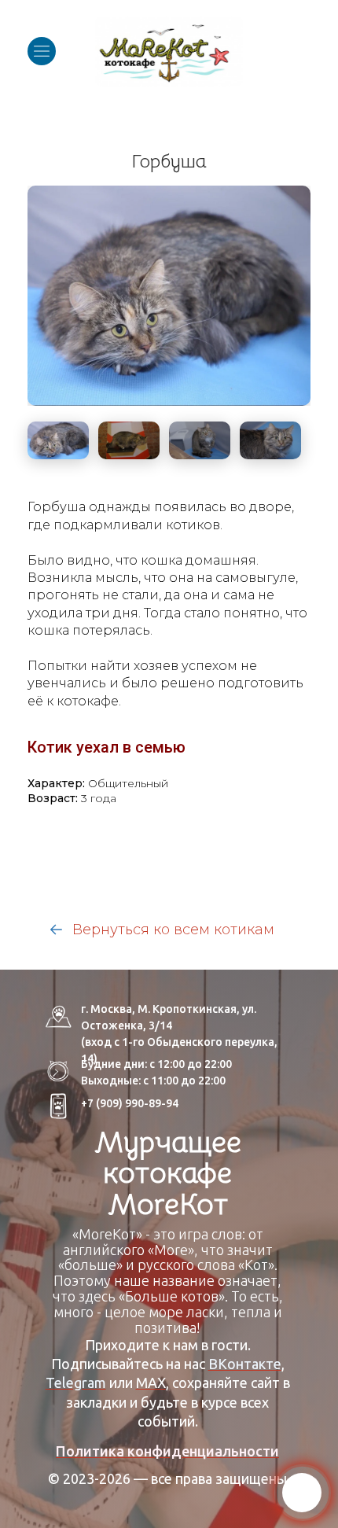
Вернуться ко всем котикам (171, 929)
